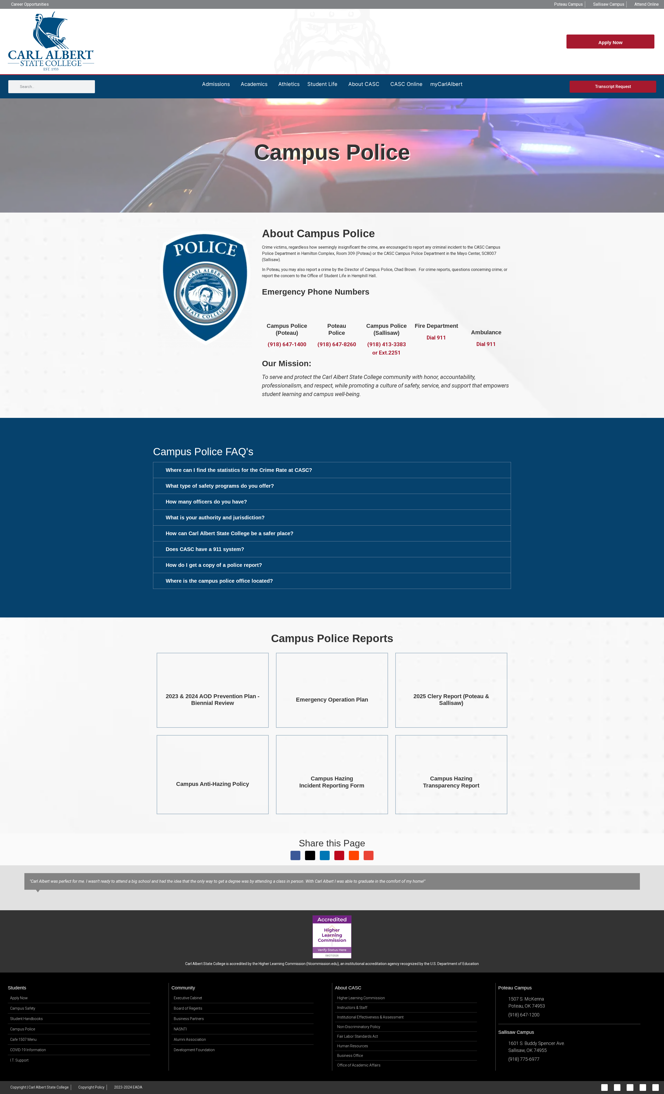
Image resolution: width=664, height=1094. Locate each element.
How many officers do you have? (206, 502)
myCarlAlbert (446, 84)
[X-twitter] (630, 1087)
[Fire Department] (436, 310)
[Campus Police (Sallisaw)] (386, 310)
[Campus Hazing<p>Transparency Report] (451, 762)
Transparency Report (451, 785)
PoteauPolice (336, 329)
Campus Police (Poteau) (287, 329)
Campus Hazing (331, 782)
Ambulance (486, 332)
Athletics (289, 84)
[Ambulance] (486, 310)
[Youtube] (655, 1087)
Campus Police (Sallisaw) (386, 329)
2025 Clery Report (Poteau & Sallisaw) (451, 699)
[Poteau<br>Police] (336, 310)
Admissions (216, 84)
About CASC (363, 84)
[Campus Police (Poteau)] (286, 310)
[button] (332, 470)
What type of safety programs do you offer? (220, 486)
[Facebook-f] (604, 1087)
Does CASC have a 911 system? (205, 549)
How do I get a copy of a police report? (214, 565)
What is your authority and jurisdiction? (215, 517)
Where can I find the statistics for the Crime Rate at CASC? (239, 470)
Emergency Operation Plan (332, 699)
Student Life (322, 84)
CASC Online (406, 84)
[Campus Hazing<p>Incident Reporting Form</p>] (332, 762)
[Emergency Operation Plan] (332, 683)
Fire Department (436, 326)
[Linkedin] (643, 1087)
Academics (254, 84)
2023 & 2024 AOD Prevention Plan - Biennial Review (212, 699)
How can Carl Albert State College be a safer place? (229, 533)
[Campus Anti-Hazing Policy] (212, 768)
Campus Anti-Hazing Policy (212, 784)
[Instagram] (617, 1087)
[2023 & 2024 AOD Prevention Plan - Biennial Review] (212, 680)
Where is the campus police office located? (219, 581)
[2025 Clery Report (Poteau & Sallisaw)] (451, 680)
